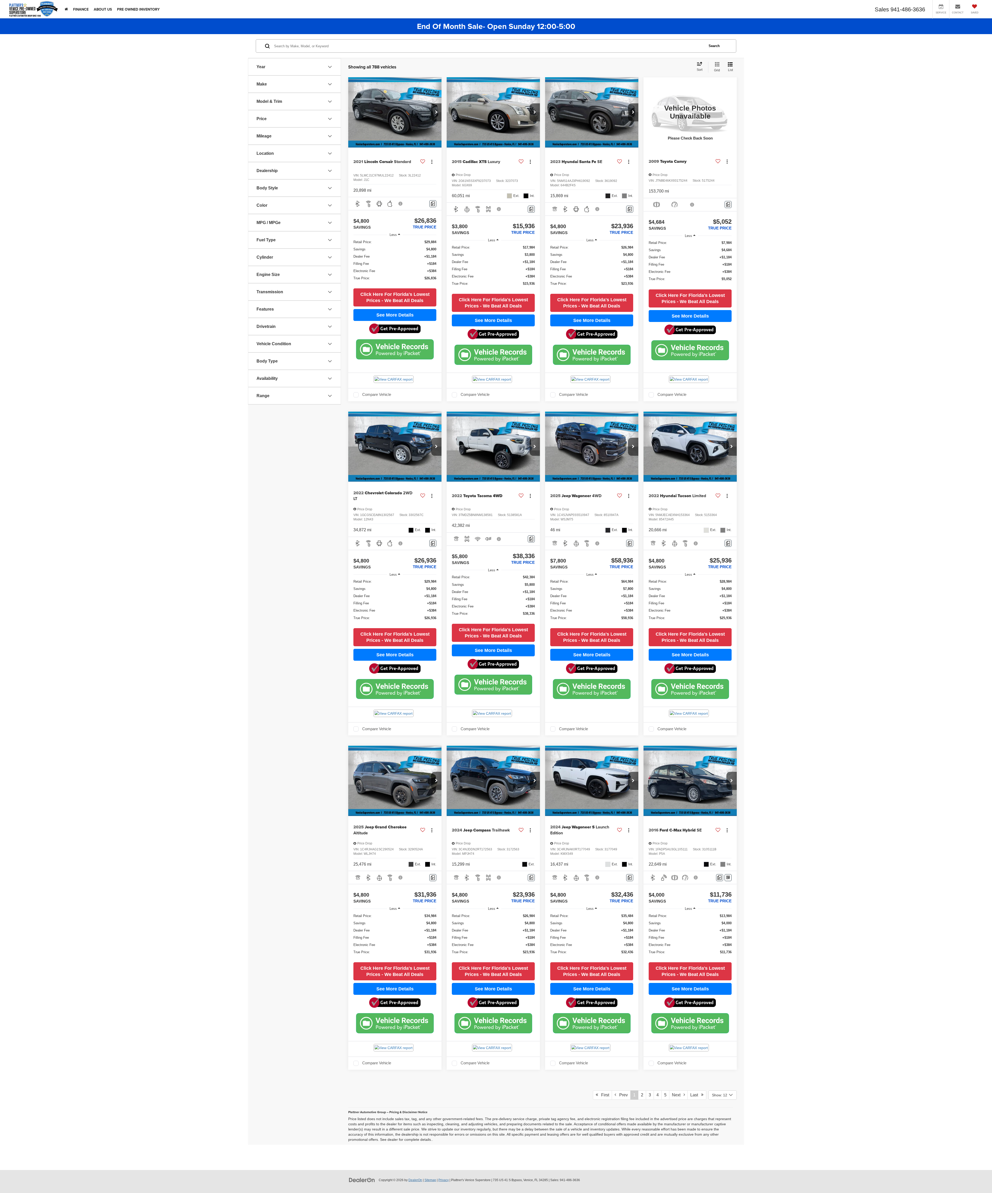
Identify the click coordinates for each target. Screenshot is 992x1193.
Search (714, 46)
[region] (394, 263)
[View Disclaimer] (400, 203)
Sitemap (430, 1180)
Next (678, 1095)
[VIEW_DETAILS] (690, 112)
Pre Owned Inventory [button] (138, 9)
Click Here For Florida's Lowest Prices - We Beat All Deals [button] (395, 297)
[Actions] (431, 161)
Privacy (443, 1180)
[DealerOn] (362, 1180)
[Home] (66, 9)
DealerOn (415, 1180)
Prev (622, 1095)
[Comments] (432, 203)
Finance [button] (81, 9)
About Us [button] (103, 9)
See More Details (395, 315)
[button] (436, 112)
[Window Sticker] (728, 877)
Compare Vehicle (376, 394)
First (603, 1095)
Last (695, 1095)
